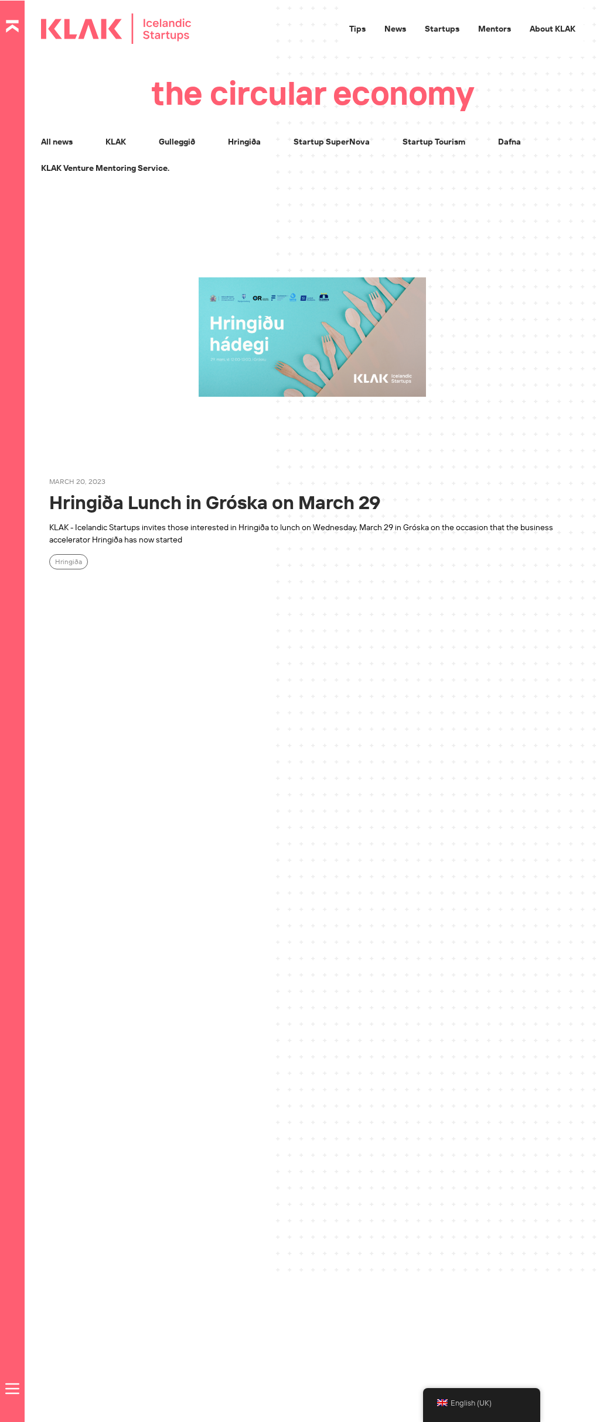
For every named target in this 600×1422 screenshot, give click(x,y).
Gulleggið (177, 141)
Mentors (494, 28)
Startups (442, 28)
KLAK (115, 141)
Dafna (509, 141)
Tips (357, 28)
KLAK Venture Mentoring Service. (105, 168)
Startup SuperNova (332, 141)
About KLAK (552, 28)
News (395, 28)
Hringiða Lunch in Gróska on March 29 (215, 502)
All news (57, 141)
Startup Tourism (434, 141)
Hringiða (244, 141)
